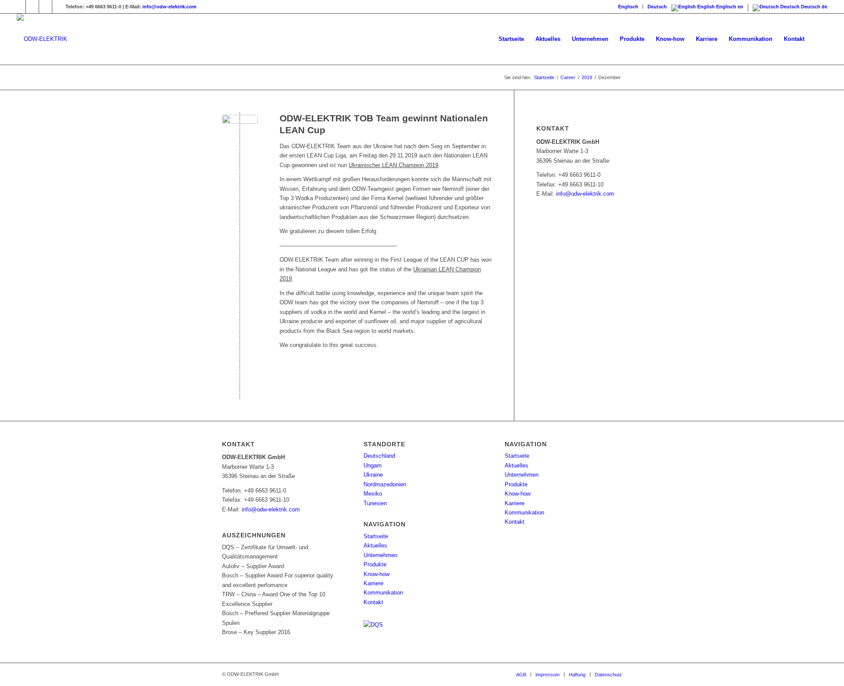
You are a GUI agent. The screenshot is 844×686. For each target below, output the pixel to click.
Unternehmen (380, 555)
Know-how (376, 574)
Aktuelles (375, 545)
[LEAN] (240, 132)
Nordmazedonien (385, 484)
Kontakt (373, 602)
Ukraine (373, 474)
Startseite (376, 536)
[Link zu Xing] (32, 6)
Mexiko (373, 493)
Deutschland (379, 455)
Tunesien (375, 503)
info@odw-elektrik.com (169, 6)
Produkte (375, 564)
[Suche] (818, 39)
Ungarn (373, 465)
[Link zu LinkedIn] (58, 6)
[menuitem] (628, 6)
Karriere (373, 583)
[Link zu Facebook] (19, 6)
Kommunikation (383, 592)
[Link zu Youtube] (45, 6)
